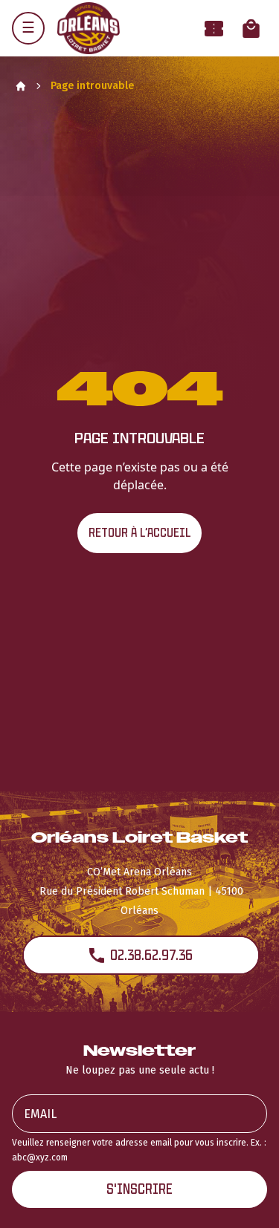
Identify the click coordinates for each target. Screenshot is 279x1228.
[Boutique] (251, 28)
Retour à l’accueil (139, 532)
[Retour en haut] (244, 1196)
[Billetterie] (214, 28)
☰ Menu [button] (28, 28)
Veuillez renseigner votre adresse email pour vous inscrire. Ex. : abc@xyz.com (139, 1149)
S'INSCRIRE (139, 1189)
